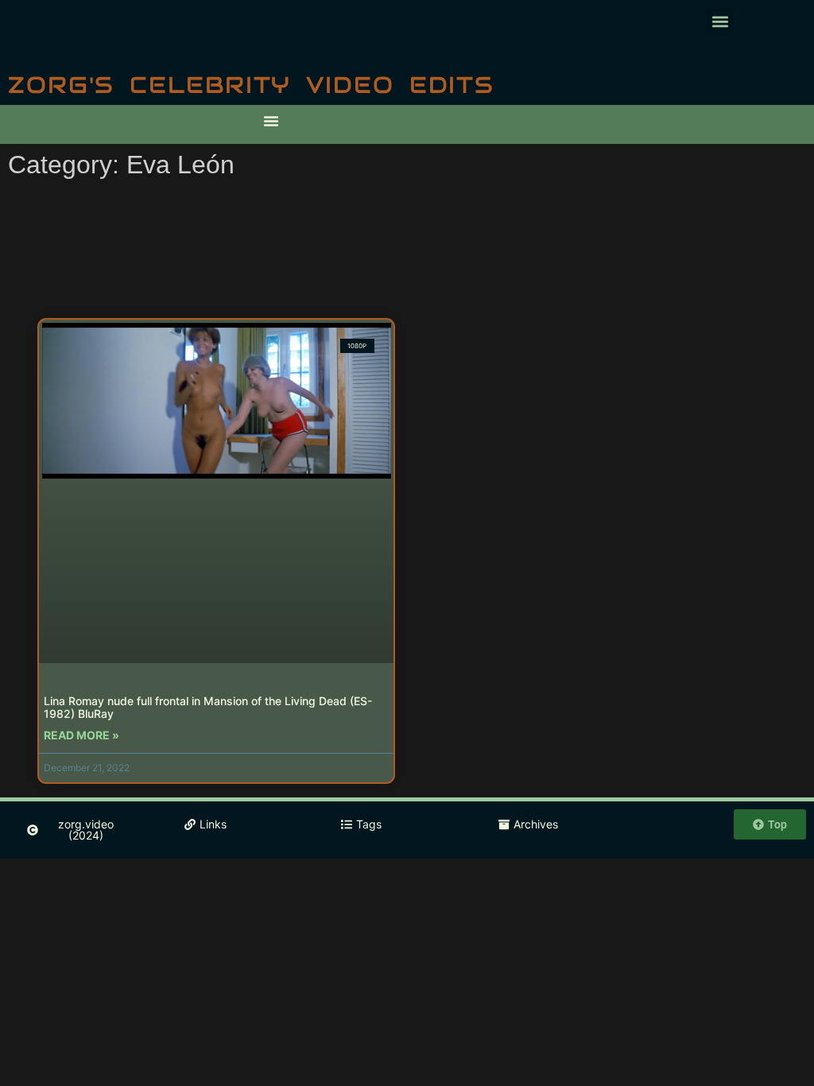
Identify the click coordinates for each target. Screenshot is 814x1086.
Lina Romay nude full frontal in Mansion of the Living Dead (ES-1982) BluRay (208, 707)
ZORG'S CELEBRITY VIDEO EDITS (251, 84)
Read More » (81, 735)
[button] (720, 21)
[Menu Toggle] (271, 121)
